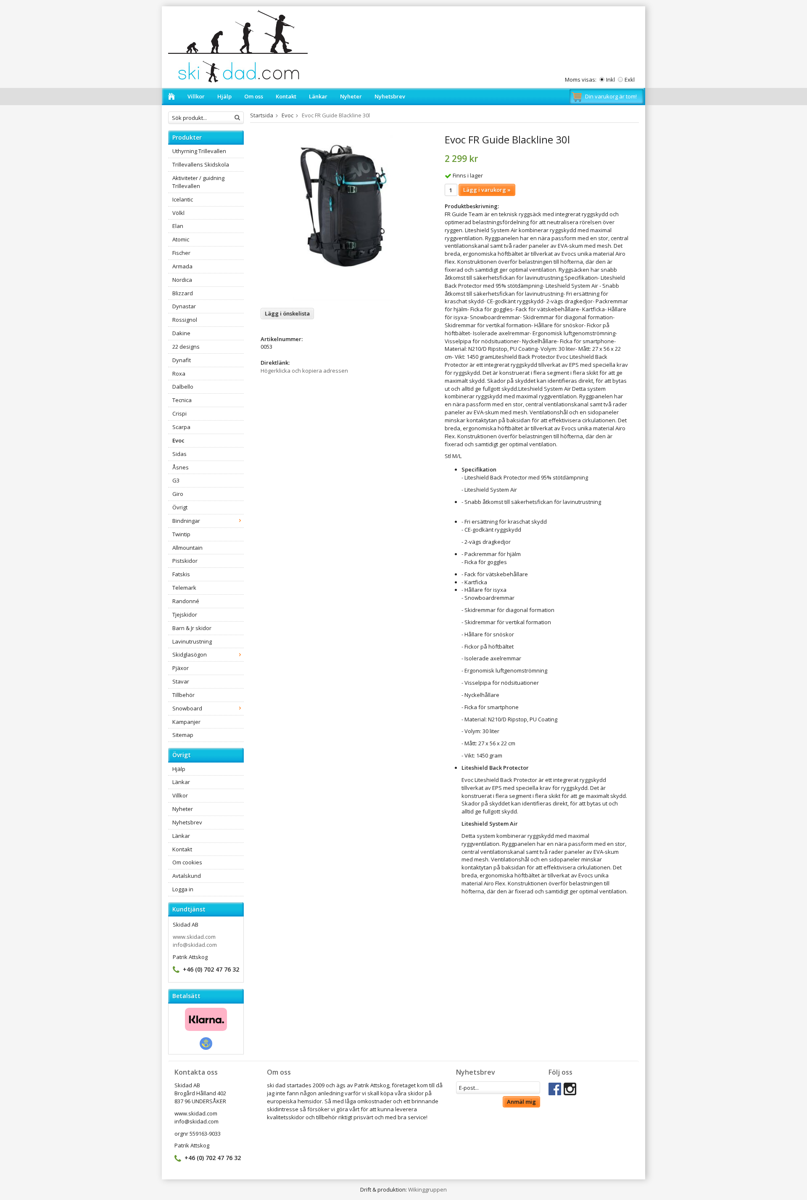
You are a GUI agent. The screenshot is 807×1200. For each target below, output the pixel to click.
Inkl (610, 79)
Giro (177, 494)
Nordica (182, 279)
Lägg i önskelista (287, 313)
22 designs (186, 346)
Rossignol (184, 319)
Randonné (185, 601)
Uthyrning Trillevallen (199, 151)
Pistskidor (185, 560)
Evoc (178, 440)
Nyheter (351, 96)
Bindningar (186, 521)
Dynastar (184, 306)
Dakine (181, 333)
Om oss (253, 96)
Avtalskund (186, 875)
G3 (175, 480)
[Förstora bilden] (343, 217)
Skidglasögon (189, 654)
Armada (182, 266)
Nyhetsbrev (389, 96)
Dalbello (182, 386)
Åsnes (180, 467)
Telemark (184, 587)
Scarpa (181, 427)
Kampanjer (186, 722)
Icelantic (182, 199)
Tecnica (182, 400)
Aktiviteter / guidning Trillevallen (198, 182)
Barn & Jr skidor (191, 628)
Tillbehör (183, 695)
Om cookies (187, 862)
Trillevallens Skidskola (200, 164)
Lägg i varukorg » (487, 189)
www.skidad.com (194, 936)
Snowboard (187, 708)
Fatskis (181, 574)
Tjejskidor (184, 614)
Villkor (196, 96)
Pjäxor (180, 668)
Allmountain (187, 547)
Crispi (179, 413)
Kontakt (286, 96)
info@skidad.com (195, 944)
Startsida (261, 115)
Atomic (180, 239)
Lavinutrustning (192, 641)
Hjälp (224, 96)
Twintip (181, 534)
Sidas (179, 454)
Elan (177, 226)
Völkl (178, 213)
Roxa (178, 373)
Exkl (630, 79)
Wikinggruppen (427, 1189)
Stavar (180, 681)
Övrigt (179, 507)
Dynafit (181, 360)
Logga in (182, 889)
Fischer (181, 253)
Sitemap (182, 735)
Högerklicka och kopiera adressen (304, 370)
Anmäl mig (521, 1101)
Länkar (318, 96)
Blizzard (182, 293)
